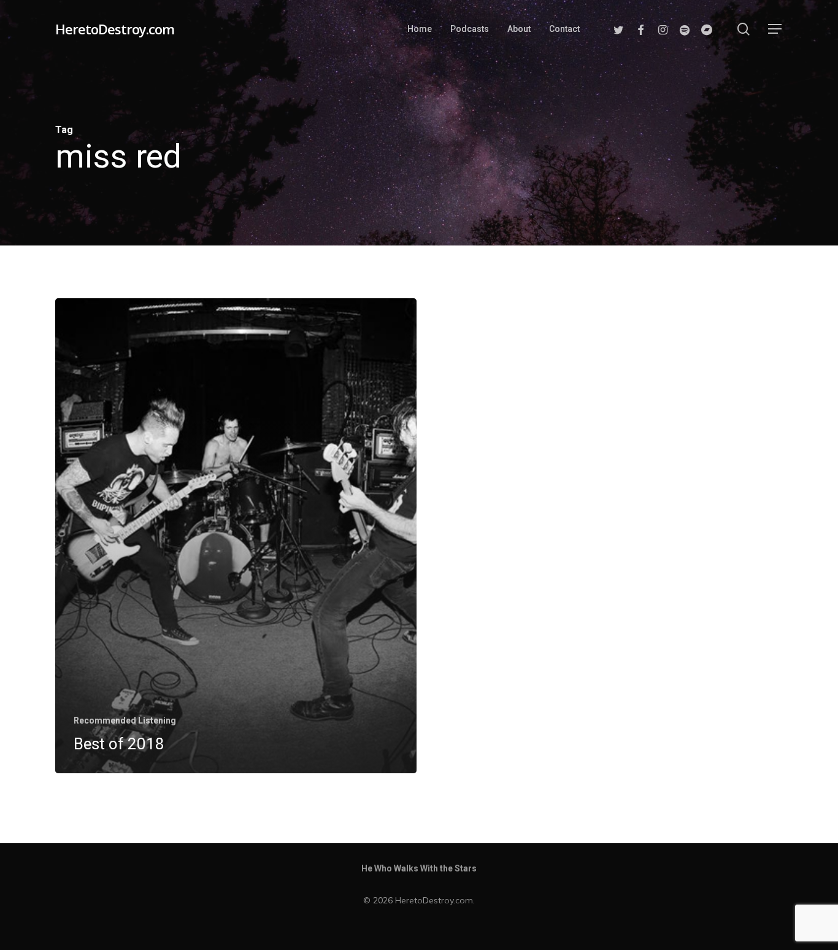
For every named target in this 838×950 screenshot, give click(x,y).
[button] (775, 29)
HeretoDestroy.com (114, 29)
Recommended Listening (125, 720)
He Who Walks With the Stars (419, 868)
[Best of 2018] (236, 535)
